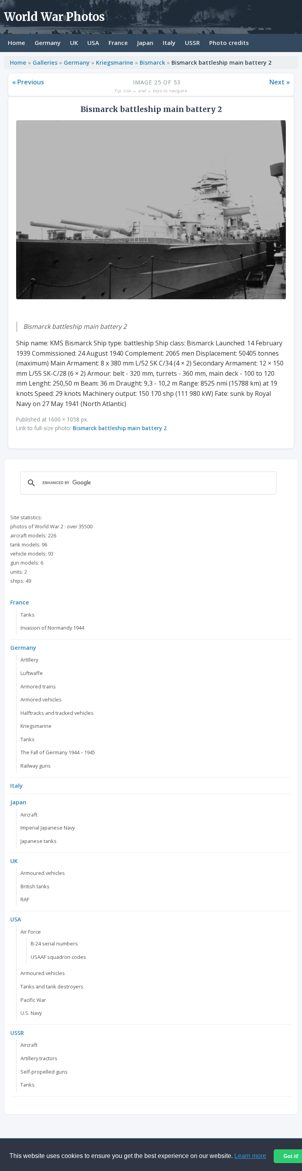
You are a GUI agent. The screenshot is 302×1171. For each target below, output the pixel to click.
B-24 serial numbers (54, 943)
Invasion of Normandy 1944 (52, 627)
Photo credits (229, 43)
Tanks (27, 614)
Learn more (250, 1155)
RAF (24, 899)
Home (16, 43)
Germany (48, 43)
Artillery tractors (38, 1058)
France (118, 43)
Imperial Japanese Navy (47, 827)
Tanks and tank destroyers (51, 986)
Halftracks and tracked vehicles (57, 712)
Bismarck (153, 62)
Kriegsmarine (115, 62)
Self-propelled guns (44, 1071)
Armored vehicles (41, 699)
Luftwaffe (31, 673)
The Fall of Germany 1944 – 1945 (57, 752)
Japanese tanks (38, 841)
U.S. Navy (31, 1012)
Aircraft (28, 814)
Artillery (29, 659)
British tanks (35, 886)
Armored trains (38, 686)
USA (93, 43)
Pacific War (33, 999)
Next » (279, 82)
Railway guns (35, 765)
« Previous (28, 82)
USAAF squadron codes (58, 956)
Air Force (30, 931)
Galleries (45, 62)
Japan (145, 43)
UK (74, 43)
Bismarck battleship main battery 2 (120, 428)
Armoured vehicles (42, 872)
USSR (192, 43)
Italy (169, 43)
